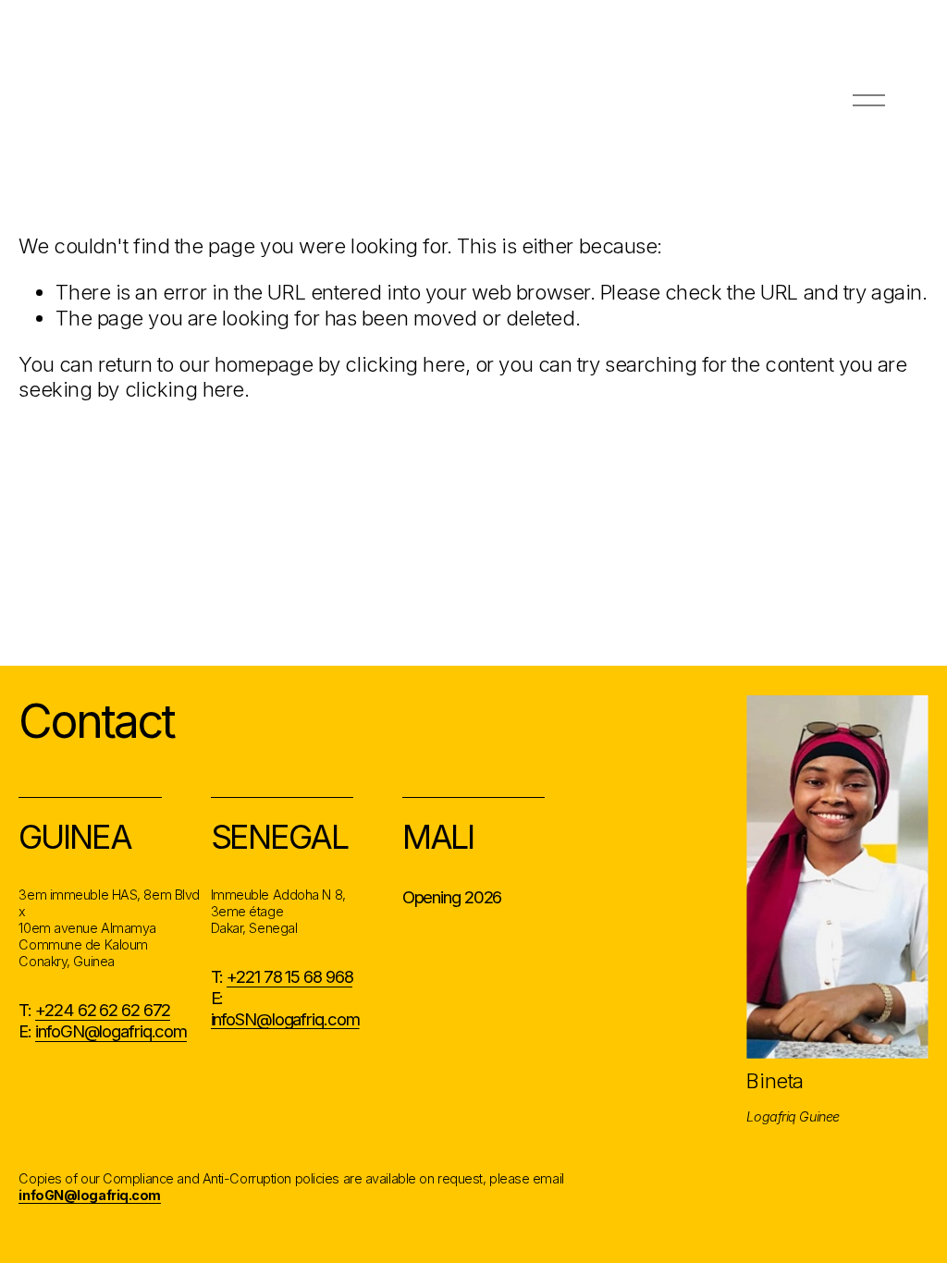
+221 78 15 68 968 (289, 976)
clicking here (404, 364)
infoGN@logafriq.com (111, 1031)
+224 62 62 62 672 (102, 1009)
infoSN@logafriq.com (285, 1019)
